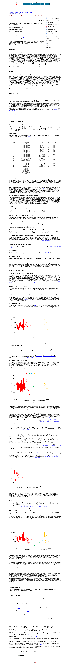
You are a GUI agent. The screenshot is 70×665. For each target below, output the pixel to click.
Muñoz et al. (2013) (33, 282)
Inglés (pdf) (50, 26)
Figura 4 (46, 512)
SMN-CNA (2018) (37, 188)
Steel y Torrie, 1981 (17, 266)
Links (40, 599)
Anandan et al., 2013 (42, 421)
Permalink (49, 47)
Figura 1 (35, 305)
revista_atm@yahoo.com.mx (35, 663)
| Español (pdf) (54, 26)
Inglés (52, 22)
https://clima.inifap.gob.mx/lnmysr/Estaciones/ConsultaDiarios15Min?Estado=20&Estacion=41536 (28, 618)
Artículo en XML (51, 27)
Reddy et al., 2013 (46, 356)
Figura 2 (35, 362)
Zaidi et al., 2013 (52, 356)
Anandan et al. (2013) (27, 295)
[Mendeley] (46, 43)
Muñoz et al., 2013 (55, 417)
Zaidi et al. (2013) (48, 456)
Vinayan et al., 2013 (39, 356)
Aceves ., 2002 (56, 109)
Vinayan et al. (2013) (35, 295)
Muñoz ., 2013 (12, 110)
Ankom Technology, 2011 (45, 240)
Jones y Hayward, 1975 (54, 246)
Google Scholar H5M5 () (53, 18)
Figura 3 (36, 452)
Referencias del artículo (52, 29)
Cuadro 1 (30, 136)
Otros (48, 43)
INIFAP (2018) (43, 188)
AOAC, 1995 (47, 252)
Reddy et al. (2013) (38, 506)
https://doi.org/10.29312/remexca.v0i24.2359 (16, 18)
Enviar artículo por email (52, 36)
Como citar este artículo (52, 31)
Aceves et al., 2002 (48, 417)
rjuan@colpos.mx (24, 653)
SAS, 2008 (51, 266)
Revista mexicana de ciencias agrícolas (20, 12)
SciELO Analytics (51, 16)
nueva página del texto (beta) (53, 24)
